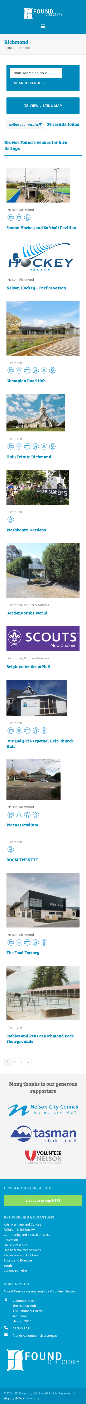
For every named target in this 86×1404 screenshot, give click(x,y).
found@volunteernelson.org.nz (35, 1335)
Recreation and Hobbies (21, 1255)
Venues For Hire (15, 1270)
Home (8, 48)
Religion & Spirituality (19, 1229)
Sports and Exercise (18, 1260)
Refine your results (24, 124)
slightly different (15, 1398)
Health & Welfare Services (22, 1250)
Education (11, 1240)
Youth (8, 1265)
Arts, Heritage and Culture (22, 1224)
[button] (43, 26)
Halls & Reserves (16, 1245)
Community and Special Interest (27, 1234)
